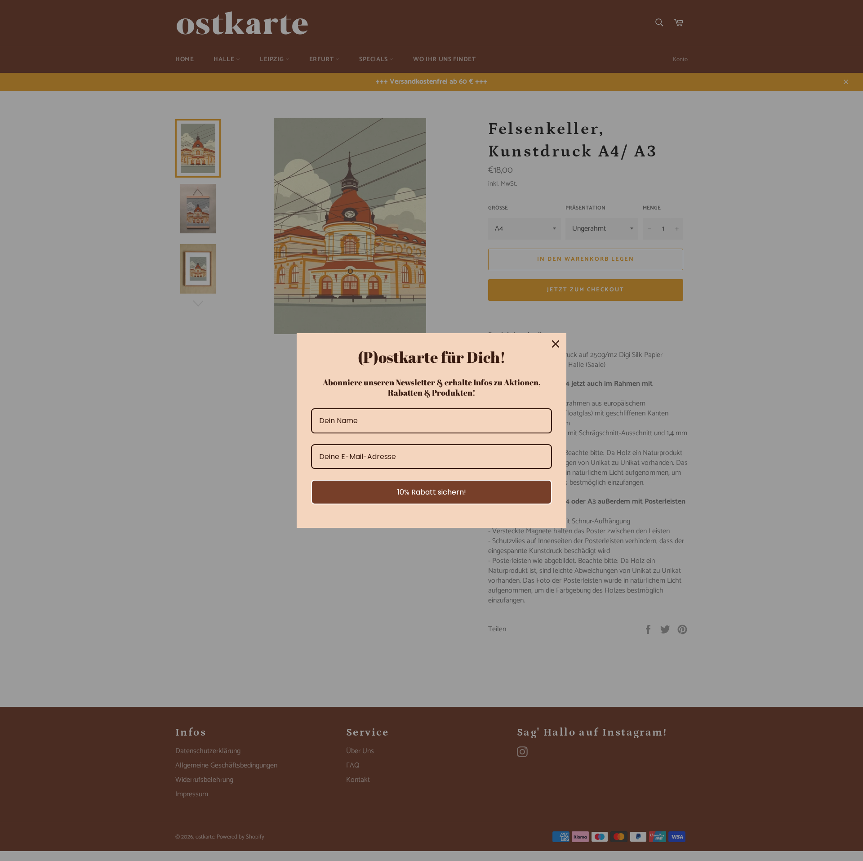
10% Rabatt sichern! (431, 492)
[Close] (555, 344)
